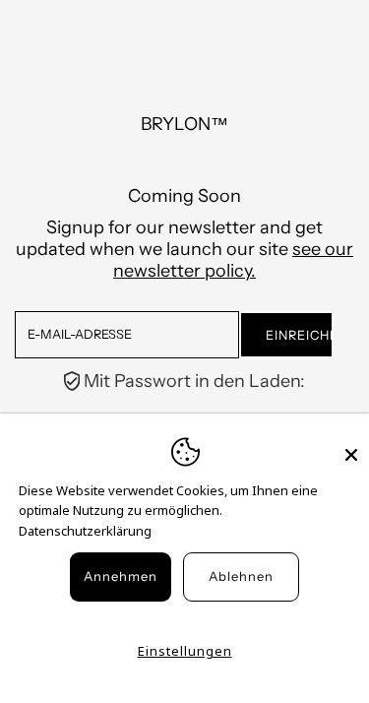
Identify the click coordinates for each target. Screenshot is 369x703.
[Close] (351, 446)
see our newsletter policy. (233, 260)
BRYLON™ (184, 124)
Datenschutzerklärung (85, 531)
